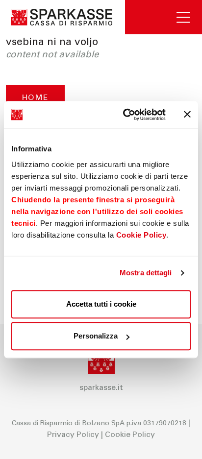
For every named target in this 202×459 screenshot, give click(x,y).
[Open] (189, 17)
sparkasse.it (101, 388)
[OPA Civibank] (62, 17)
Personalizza (96, 336)
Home (35, 98)
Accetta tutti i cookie (101, 304)
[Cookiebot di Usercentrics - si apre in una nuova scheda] (125, 114)
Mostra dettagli (146, 272)
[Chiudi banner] (187, 114)
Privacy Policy (73, 435)
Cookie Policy (141, 235)
